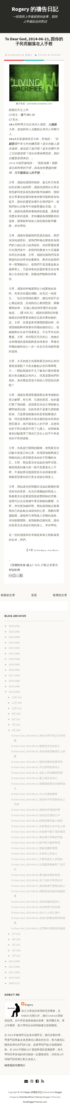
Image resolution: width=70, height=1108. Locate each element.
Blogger (58, 1092)
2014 (11, 691)
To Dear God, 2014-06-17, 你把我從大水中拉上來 (38, 826)
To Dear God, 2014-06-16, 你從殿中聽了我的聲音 (38, 831)
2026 (11, 626)
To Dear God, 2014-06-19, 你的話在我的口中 (35, 815)
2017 (11, 675)
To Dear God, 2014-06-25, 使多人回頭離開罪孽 (37, 772)
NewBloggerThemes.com (35, 1101)
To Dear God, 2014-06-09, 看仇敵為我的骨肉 (35, 875)
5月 (14, 933)
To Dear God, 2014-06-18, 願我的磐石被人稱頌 (37, 820)
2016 (11, 680)
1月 (14, 955)
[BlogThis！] (14, 575)
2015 (11, 686)
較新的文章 (8, 595)
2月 (14, 950)
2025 (11, 631)
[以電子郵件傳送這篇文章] (10, 575)
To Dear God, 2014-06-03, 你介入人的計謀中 (35, 912)
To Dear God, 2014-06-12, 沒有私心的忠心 (34, 853)
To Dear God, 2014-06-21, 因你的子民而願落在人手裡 (34, 41)
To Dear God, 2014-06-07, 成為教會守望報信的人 (38, 886)
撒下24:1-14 (27, 114)
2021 (11, 653)
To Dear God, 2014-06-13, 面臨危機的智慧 (34, 848)
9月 (14, 713)
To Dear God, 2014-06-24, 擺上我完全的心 (34, 778)
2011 (11, 972)
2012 (11, 966)
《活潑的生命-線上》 (22, 565)
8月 (14, 719)
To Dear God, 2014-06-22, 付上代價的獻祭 (34, 794)
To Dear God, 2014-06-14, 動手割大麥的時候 (35, 842)
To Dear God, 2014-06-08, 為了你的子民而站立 (37, 880)
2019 (11, 664)
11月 (15, 702)
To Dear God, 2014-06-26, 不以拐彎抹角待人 (35, 767)
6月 (14, 730)
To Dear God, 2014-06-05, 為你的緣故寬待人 (35, 901)
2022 (11, 648)
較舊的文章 (60, 595)
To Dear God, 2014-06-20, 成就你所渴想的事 (35, 809)
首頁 (34, 595)
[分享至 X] (17, 575)
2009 (11, 983)
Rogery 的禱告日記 (35, 8)
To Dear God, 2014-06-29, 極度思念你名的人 (35, 746)
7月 (14, 724)
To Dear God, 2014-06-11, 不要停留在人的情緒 (37, 859)
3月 (14, 944)
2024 (11, 637)
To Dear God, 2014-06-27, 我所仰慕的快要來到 (37, 761)
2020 (11, 659)
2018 (11, 669)
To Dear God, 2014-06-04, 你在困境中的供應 (35, 907)
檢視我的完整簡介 (14, 1065)
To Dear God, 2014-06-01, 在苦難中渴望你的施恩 (38, 928)
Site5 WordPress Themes (30, 1097)
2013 (11, 961)
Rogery (29, 1004)
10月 (15, 708)
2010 (11, 977)
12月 (15, 697)
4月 (14, 939)
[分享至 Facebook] (21, 575)
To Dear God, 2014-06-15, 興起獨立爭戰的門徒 (37, 837)
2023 (11, 642)
